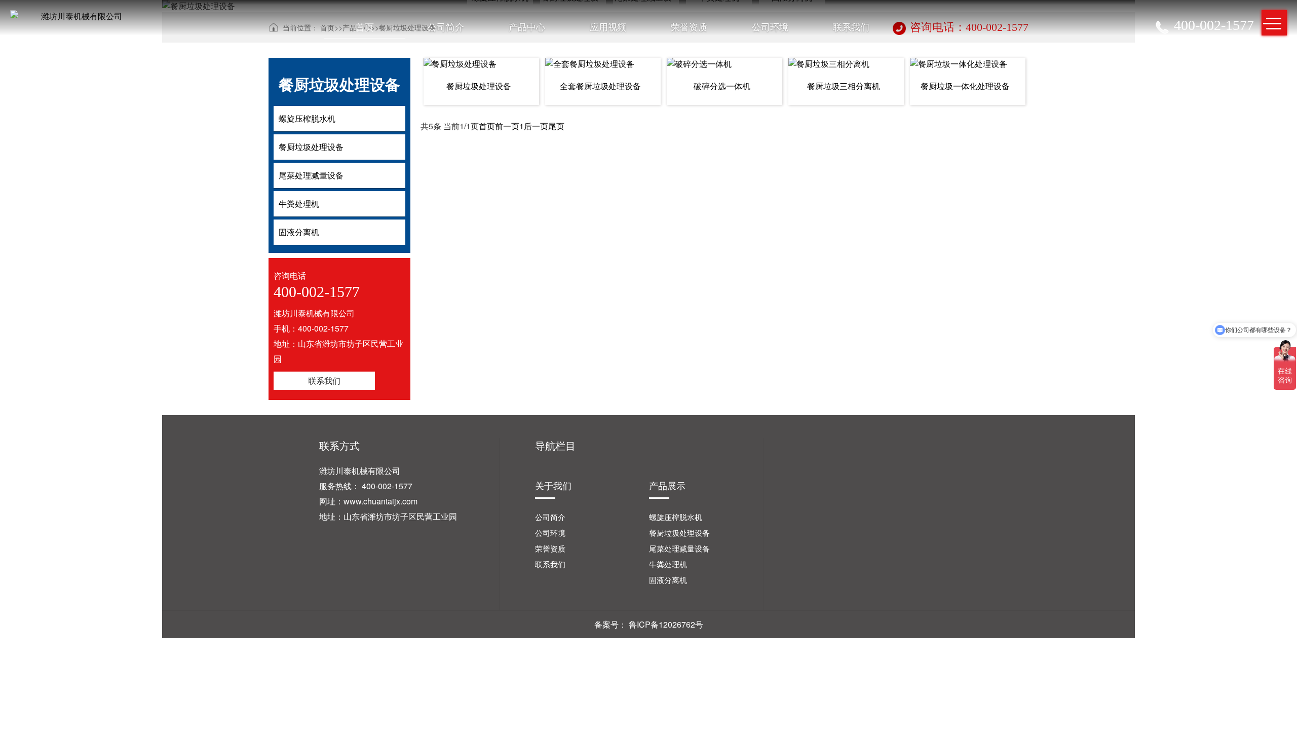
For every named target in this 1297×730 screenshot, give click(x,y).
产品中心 (527, 26)
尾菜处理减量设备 (679, 548)
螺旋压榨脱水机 (675, 517)
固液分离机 (668, 579)
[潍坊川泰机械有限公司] (77, 16)
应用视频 (608, 26)
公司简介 (446, 26)
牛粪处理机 (668, 564)
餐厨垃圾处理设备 (679, 532)
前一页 (507, 126)
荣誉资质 (689, 26)
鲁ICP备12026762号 (666, 624)
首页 (365, 26)
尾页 (556, 126)
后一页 (536, 126)
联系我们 (851, 26)
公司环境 (770, 26)
